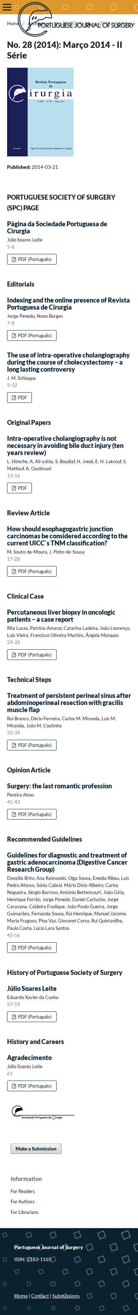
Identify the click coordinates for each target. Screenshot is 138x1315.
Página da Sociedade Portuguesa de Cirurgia (57, 227)
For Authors (23, 1201)
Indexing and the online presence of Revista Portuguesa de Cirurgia (68, 303)
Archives (37, 23)
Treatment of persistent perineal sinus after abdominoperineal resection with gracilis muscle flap (69, 703)
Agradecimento (29, 1057)
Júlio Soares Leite (32, 988)
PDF (22, 397)
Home (13, 23)
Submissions (66, 1296)
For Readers (23, 1191)
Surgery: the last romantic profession (59, 786)
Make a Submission (36, 1149)
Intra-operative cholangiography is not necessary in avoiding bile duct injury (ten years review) (65, 445)
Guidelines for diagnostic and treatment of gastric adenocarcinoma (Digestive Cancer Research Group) (67, 862)
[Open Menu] (7, 7)
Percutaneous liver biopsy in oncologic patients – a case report (61, 615)
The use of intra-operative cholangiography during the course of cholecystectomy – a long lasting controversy (68, 362)
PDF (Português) (34, 259)
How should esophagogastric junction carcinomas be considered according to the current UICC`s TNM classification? (67, 536)
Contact (40, 1296)
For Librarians (25, 1212)
